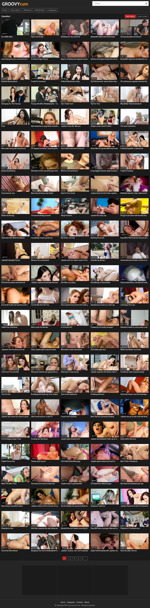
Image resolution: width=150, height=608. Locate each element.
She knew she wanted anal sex (131, 484)
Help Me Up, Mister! (98, 260)
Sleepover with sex (98, 506)
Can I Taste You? (67, 104)
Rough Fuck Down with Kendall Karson (134, 215)
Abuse (86, 602)
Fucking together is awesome (131, 148)
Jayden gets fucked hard (70, 439)
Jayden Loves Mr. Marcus (71, 126)
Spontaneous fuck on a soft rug (103, 305)
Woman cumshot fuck (69, 171)
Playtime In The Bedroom (130, 528)
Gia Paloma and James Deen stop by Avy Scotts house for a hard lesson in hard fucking (105, 81)
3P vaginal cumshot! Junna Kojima (44, 148)
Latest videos (142, 16)
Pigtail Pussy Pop (8, 461)
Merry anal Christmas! (39, 327)
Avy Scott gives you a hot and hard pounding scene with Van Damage (15, 59)
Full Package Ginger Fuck (11, 439)
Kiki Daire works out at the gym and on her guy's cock (45, 171)
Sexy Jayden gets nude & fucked (43, 350)
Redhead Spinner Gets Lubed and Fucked (134, 193)
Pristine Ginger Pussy (39, 59)
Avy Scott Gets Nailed (9, 551)
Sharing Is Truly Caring (70, 372)
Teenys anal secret (38, 461)
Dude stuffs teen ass (128, 439)
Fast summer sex (8, 193)
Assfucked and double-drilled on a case (134, 260)
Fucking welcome (97, 394)
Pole (3, 126)
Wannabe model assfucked (71, 350)
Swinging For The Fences (11, 104)
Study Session (66, 215)
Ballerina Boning (7, 215)
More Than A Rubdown (129, 461)
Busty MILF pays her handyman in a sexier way (134, 59)
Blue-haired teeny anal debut (42, 193)
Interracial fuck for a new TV (41, 417)
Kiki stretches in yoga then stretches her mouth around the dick (45, 126)
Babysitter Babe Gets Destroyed (103, 37)
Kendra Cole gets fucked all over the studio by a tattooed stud (105, 59)
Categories (52, 10)
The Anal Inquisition (128, 126)
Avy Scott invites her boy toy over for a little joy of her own (15, 305)
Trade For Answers (38, 81)
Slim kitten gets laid (98, 350)
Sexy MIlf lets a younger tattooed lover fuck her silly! (105, 528)
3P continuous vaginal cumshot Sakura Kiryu (134, 81)
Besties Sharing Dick (9, 81)
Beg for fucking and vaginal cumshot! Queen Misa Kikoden (75, 59)
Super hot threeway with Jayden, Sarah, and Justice (105, 551)
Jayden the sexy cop (98, 215)
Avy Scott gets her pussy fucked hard (75, 506)
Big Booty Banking (8, 171)
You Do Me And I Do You (40, 305)
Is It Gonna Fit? (66, 327)
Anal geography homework (130, 37)
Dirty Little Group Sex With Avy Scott (104, 148)
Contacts (79, 602)
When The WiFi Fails (9, 484)
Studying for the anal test (70, 37)
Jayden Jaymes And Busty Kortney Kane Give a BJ (45, 282)
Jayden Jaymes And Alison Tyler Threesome (105, 372)
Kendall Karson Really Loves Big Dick (75, 528)
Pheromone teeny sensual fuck (13, 282)
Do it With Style (7, 37)
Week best (28, 10)
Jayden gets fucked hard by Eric (103, 461)
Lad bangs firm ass (127, 305)
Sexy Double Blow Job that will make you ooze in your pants (134, 282)
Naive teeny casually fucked (12, 506)
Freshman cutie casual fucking (132, 372)
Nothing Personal (97, 238)
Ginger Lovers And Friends (101, 126)
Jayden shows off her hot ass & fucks (45, 506)
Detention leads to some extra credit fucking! (134, 327)
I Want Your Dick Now (9, 327)
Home (5, 10)
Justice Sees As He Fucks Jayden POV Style (105, 193)
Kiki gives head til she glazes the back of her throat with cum (45, 372)
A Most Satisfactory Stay (70, 81)
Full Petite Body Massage (70, 461)
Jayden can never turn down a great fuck (15, 417)
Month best (40, 10)
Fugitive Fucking (126, 171)
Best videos (15, 10)
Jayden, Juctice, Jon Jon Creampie (74, 551)
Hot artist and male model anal (43, 484)
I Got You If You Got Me (10, 372)
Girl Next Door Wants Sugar (101, 484)
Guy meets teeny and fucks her (72, 148)
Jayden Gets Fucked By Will (71, 484)
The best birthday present (41, 215)
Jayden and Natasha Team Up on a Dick (105, 439)
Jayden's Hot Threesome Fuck (12, 350)
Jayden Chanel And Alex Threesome (134, 506)
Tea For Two (95, 104)
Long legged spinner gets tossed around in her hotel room (105, 171)
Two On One (5, 394)
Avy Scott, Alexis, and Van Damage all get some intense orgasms (134, 394)
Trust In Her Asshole (69, 417)
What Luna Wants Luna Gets (130, 350)
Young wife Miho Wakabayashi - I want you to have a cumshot (45, 104)
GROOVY (8, 4)
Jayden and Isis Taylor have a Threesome (75, 260)
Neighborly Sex (7, 528)
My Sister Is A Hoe (68, 238)
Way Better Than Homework (130, 104)
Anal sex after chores (128, 551)
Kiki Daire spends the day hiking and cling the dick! (45, 528)
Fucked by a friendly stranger (102, 327)
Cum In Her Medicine (69, 394)
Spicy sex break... (38, 37)
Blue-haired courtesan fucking (102, 417)
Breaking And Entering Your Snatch (44, 394)
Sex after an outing (68, 282)
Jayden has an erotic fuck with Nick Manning (134, 417)
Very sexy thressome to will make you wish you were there (75, 305)
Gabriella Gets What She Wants (13, 238)
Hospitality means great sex (41, 238)
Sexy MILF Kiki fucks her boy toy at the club (134, 238)
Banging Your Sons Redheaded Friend (45, 551)
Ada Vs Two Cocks (68, 193)
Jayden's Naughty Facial (10, 260)
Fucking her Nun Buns (39, 439)
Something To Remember (100, 282)
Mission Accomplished (40, 260)
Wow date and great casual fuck (13, 148)
